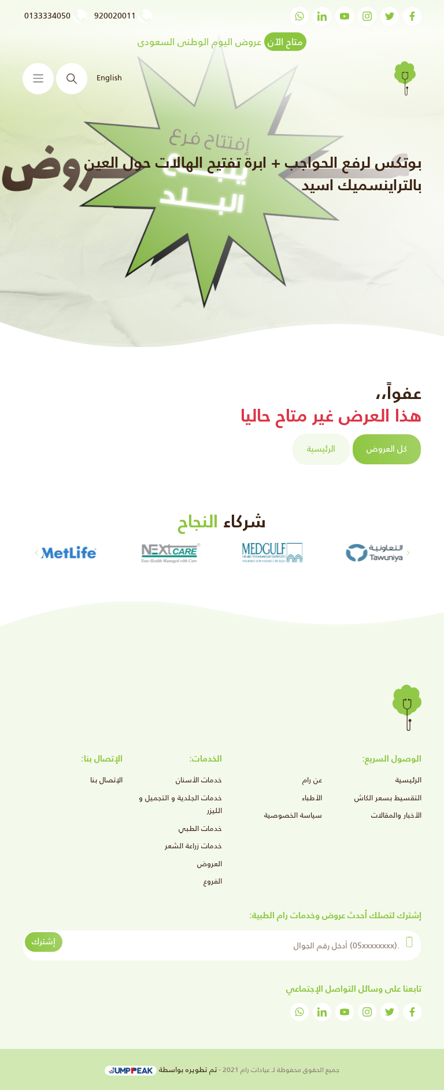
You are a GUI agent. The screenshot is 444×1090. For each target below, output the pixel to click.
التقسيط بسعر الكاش (387, 798)
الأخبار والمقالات (396, 815)
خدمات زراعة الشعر (193, 846)
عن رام (312, 780)
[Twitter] (389, 16)
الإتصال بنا (106, 780)
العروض (209, 864)
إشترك (44, 941)
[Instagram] (367, 16)
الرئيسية (321, 448)
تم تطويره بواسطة (187, 1069)
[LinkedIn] (322, 16)
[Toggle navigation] (38, 78)
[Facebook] (412, 16)
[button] (36, 553)
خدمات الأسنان (199, 780)
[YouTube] (344, 16)
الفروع (213, 881)
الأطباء (312, 798)
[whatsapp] (299, 16)
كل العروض (387, 448)
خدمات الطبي (200, 828)
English (109, 78)
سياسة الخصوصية (293, 815)
